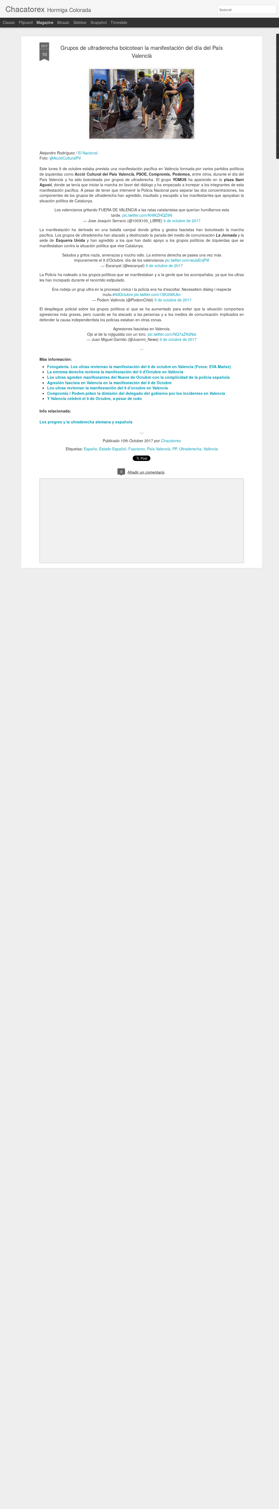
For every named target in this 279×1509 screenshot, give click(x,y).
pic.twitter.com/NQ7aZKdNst (172, 334)
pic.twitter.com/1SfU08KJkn (157, 294)
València (211, 448)
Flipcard (26, 22)
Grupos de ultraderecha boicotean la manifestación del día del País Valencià (141, 51)
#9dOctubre (123, 294)
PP (174, 448)
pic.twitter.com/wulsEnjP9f (187, 260)
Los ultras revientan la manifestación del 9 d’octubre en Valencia (107, 387)
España (90, 448)
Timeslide (119, 22)
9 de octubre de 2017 (182, 220)
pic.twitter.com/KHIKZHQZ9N (147, 215)
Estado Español (112, 448)
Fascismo (136, 448)
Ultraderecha (190, 448)
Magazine (45, 22)
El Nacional (88, 152)
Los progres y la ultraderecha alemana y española (86, 421)
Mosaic (63, 22)
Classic (9, 22)
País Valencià (158, 448)
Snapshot (98, 22)
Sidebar (80, 22)
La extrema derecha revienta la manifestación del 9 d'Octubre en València (115, 371)
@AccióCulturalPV (65, 158)
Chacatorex (171, 440)
